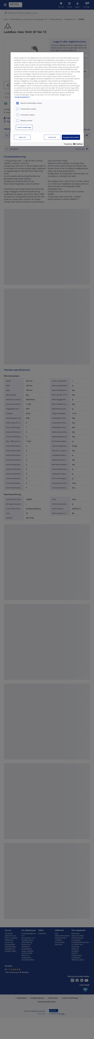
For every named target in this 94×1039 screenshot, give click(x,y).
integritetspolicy (21, 97)
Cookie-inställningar (24, 127)
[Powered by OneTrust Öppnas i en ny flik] (73, 144)
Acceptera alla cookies (71, 137)
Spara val (22, 137)
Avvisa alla (52, 137)
